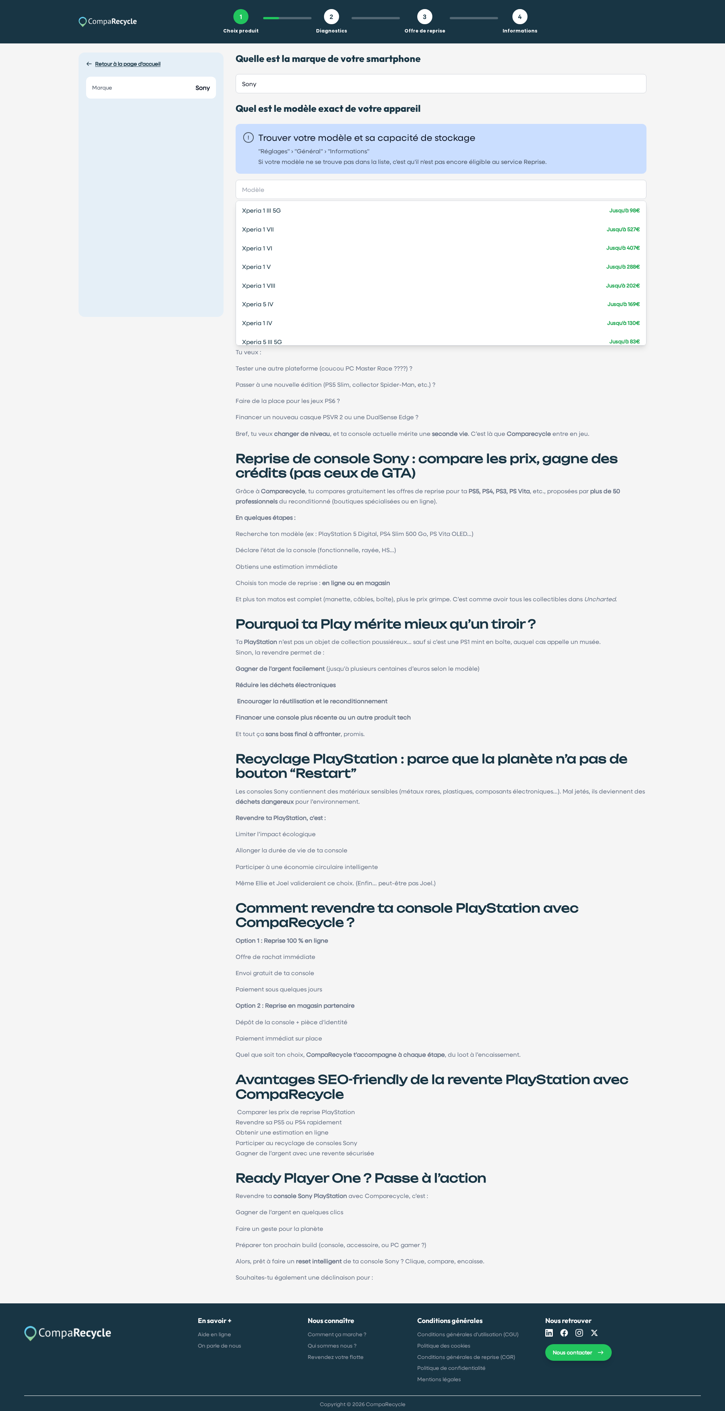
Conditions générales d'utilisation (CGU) (467, 1334)
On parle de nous (219, 1345)
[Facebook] (564, 1333)
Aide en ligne (214, 1334)
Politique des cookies (443, 1345)
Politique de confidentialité (451, 1367)
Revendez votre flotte (336, 1356)
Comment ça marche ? (337, 1334)
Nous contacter (572, 1352)
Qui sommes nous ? (332, 1345)
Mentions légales (439, 1379)
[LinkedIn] (549, 1333)
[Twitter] (594, 1333)
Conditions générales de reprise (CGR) (466, 1356)
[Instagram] (579, 1333)
